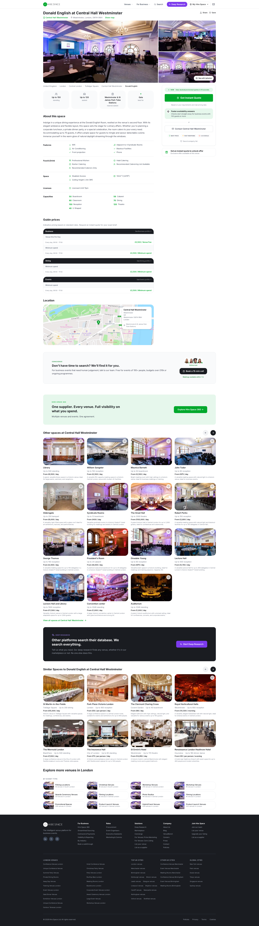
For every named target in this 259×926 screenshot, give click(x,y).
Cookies (213, 919)
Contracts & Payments (86, 834)
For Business (142, 4)
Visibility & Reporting (85, 837)
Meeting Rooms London (95, 881)
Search (160, 4)
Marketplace (139, 830)
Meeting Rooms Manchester (170, 873)
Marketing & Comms (114, 837)
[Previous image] (46, 451)
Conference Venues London (53, 864)
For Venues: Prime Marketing (146, 837)
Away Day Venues (49, 881)
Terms (204, 919)
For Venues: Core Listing (144, 841)
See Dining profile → (144, 261)
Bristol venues (151, 877)
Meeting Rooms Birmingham (170, 886)
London (63, 86)
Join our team (197, 827)
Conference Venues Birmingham (171, 877)
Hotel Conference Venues (96, 864)
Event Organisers (112, 830)
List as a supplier (141, 847)
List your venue (140, 844)
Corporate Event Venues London (98, 890)
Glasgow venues (149, 881)
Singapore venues (196, 881)
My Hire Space (199, 4)
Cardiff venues (136, 890)
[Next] (213, 432)
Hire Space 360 (84, 827)
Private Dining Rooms (51, 877)
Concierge (139, 834)
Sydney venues (195, 886)
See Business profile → (143, 231)
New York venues (196, 864)
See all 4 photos (205, 78)
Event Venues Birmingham (169, 881)
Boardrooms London (94, 886)
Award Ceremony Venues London (98, 894)
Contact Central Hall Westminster (190, 129)
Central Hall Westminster (57, 17)
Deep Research (178, 4)
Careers (166, 837)
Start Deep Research (193, 644)
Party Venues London (94, 873)
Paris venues (194, 868)
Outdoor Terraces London (52, 907)
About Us (166, 827)
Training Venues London (52, 886)
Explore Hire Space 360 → (190, 409)
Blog (165, 830)
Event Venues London (51, 890)
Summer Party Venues (51, 873)
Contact (166, 844)
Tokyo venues (195, 877)
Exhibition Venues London (52, 899)
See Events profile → (144, 279)
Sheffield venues (150, 899)
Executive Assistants (114, 834)
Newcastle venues (150, 890)
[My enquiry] (213, 4)
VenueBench (168, 834)
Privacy (195, 919)
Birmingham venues (138, 873)
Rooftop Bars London (94, 877)
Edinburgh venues (137, 877)
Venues (127, 4)
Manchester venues (138, 868)
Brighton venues (151, 886)
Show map (110, 17)
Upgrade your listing (199, 834)
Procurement (111, 827)
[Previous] (205, 432)
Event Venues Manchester (169, 868)
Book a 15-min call (195, 371)
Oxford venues (136, 899)
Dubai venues (195, 873)
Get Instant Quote (190, 97)
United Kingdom (50, 86)
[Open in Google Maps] (98, 325)
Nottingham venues (138, 894)
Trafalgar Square (92, 86)
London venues (136, 864)
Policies (166, 847)
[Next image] (81, 451)
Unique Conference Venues (53, 868)
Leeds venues (136, 881)
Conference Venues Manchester (171, 864)
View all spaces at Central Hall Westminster (63, 620)
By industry (82, 841)
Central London (75, 86)
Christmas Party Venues (95, 868)
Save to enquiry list (190, 141)
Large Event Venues (94, 899)
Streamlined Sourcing (86, 830)
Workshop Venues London (96, 903)
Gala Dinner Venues (50, 894)
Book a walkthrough (85, 844)
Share (205, 12)
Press (165, 841)
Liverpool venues (137, 886)
